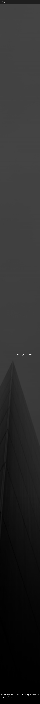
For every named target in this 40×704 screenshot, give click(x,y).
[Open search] (35, 2)
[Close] (38, 694)
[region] (20, 698)
